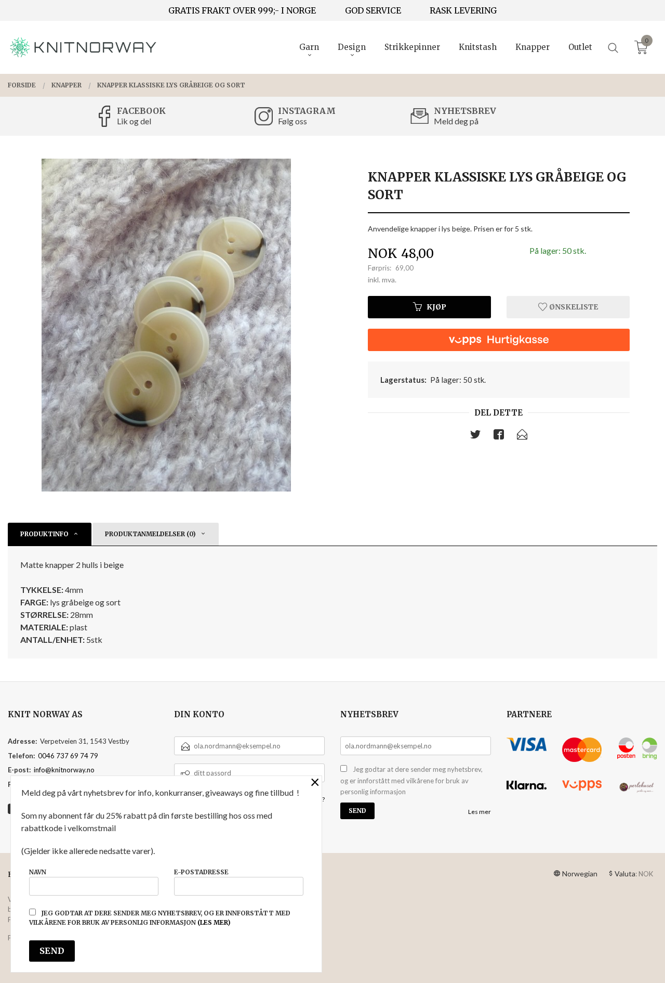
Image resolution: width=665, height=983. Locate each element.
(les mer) (214, 922)
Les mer (479, 812)
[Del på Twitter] (475, 436)
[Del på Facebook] (498, 436)
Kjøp (436, 307)
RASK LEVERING (463, 10)
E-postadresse (201, 872)
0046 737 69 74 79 (68, 756)
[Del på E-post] (522, 436)
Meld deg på (456, 121)
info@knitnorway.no (64, 770)
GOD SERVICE (373, 10)
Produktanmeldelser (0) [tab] (150, 534)
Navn (37, 872)
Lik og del (134, 121)
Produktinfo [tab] (44, 534)
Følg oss (292, 121)
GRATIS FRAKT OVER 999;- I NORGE (242, 10)
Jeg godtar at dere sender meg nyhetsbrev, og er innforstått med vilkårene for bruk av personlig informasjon (411, 780)
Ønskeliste (573, 307)
